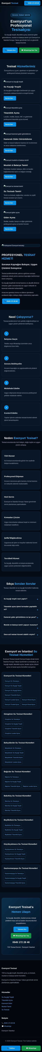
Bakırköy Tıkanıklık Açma (12, 810)
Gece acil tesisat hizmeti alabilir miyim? (19, 634)
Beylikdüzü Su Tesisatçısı (12, 825)
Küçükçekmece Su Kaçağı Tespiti (15, 854)
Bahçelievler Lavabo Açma (13, 762)
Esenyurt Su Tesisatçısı (12, 681)
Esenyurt (10, 3)
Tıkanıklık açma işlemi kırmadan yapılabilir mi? (20, 608)
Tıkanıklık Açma (7, 1000)
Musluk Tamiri (6, 1006)
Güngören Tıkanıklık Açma (13, 728)
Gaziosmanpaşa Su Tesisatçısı (14, 873)
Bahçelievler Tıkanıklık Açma (14, 757)
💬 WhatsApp (6, 1026)
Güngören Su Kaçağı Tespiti (13, 724)
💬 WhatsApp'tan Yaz (29, 50)
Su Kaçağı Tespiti (8, 997)
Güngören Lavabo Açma (12, 733)
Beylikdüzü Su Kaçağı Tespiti (14, 830)
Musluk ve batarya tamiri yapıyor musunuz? (21, 625)
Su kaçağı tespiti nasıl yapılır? (15, 599)
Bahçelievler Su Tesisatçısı (13, 748)
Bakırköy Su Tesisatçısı (12, 801)
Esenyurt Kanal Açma (28, 704)
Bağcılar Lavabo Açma (30, 786)
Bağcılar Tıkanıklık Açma (12, 786)
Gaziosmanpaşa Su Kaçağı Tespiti (15, 878)
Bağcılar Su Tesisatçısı (12, 777)
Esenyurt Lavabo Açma (12, 700)
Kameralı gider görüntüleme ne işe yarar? (20, 617)
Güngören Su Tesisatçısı (12, 719)
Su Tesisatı (5, 1010)
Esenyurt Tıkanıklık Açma (13, 695)
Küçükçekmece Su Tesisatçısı (14, 849)
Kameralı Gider (7, 1003)
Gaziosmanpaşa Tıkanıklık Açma (15, 883)
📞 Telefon (11, 1048)
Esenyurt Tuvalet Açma (12, 704)
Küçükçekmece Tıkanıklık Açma (14, 858)
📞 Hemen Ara (10, 50)
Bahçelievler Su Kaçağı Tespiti (14, 753)
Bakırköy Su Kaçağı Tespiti (13, 805)
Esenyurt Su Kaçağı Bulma (13, 690)
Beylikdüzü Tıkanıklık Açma (13, 834)
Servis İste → (10, 98)
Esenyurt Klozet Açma (29, 700)
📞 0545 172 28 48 (32, 3)
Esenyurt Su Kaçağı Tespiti (13, 686)
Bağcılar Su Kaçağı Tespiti (13, 781)
